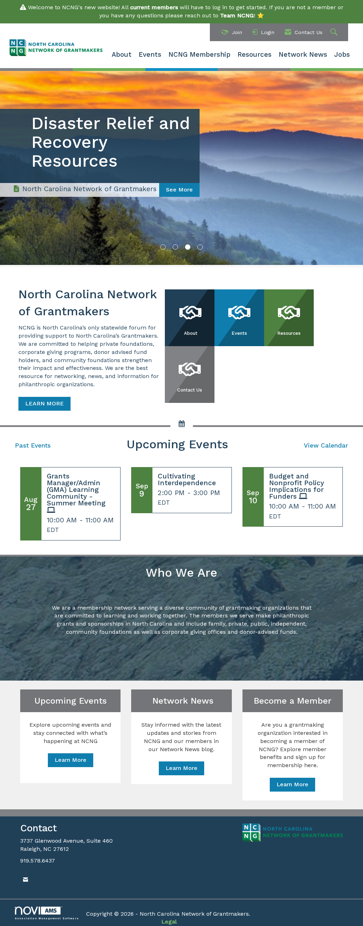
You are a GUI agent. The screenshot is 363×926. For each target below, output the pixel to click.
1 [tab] (163, 247)
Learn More (70, 759)
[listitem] (181, 167)
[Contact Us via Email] (25, 879)
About (122, 55)
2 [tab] (175, 247)
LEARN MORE (44, 403)
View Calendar (326, 445)
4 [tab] (200, 247)
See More (179, 152)
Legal (169, 921)
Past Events (33, 445)
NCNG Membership (199, 55)
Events (150, 55)
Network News (303, 55)
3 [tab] (187, 247)
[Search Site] (334, 32)
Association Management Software (47, 918)
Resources (255, 55)
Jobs (342, 55)
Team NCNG (237, 15)
